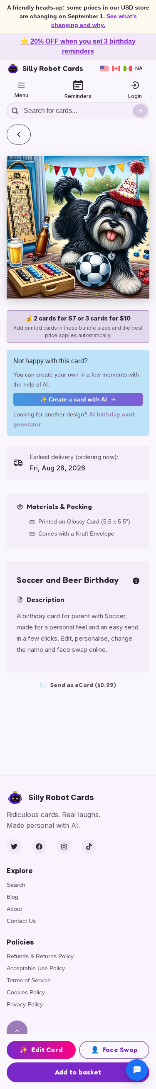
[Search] (140, 110)
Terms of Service (29, 980)
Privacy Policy (25, 1004)
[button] (78, 227)
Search (16, 884)
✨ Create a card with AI (73, 399)
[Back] (19, 134)
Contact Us (21, 921)
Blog (12, 896)
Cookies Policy (26, 992)
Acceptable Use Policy (36, 968)
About (14, 908)
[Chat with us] (137, 1070)
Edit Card (41, 1049)
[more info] (136, 580)
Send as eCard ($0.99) (78, 684)
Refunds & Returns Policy (40, 956)
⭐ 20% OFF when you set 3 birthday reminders (78, 46)
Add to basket (78, 1072)
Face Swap (114, 1049)
